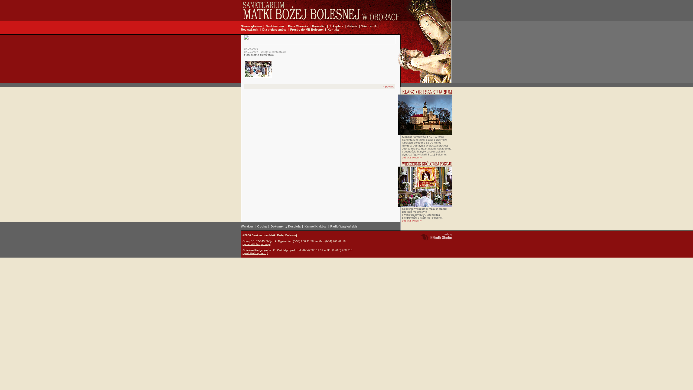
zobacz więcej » (412, 157)
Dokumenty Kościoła (285, 226)
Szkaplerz (336, 26)
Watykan (247, 226)
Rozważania (249, 29)
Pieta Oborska (298, 26)
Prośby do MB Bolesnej (306, 29)
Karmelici (318, 26)
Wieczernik (369, 26)
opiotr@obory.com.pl (255, 253)
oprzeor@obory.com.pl (256, 244)
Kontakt (333, 29)
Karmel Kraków (315, 226)
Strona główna (251, 26)
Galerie (352, 26)
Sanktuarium (275, 26)
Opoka (262, 226)
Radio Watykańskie (343, 226)
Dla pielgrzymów (274, 29)
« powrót (388, 86)
